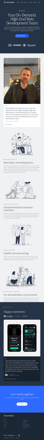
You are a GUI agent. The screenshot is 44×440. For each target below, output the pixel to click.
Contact (35, 2)
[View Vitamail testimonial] (24, 316)
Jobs (5, 428)
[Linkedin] (19, 435)
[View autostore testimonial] (17, 316)
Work (22, 2)
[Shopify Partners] (13, 435)
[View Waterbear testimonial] (8, 316)
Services (26, 2)
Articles (30, 2)
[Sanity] (5, 435)
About (18, 2)
